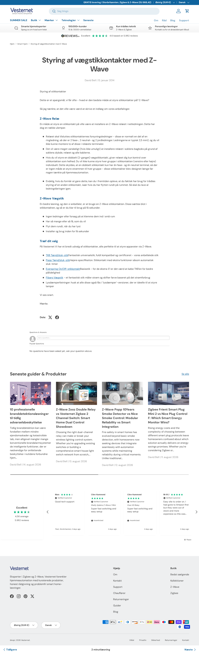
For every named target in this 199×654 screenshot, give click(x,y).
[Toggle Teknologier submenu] (78, 20)
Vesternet (25, 640)
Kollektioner (177, 580)
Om (156, 20)
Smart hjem (22, 44)
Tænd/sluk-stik (58, 260)
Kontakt (117, 580)
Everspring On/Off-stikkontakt (63, 269)
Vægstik (54, 277)
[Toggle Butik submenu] (40, 20)
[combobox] (104, 11)
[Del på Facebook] (57, 317)
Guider (117, 605)
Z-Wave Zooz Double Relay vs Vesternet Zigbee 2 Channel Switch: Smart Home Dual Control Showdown (76, 418)
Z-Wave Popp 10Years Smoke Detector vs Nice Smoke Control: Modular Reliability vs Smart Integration (120, 418)
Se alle (185, 374)
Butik (34, 20)
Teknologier (69, 20)
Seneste (88, 20)
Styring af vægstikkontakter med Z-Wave (49, 44)
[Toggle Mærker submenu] (56, 20)
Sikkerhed (155, 640)
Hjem (12, 44)
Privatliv (142, 640)
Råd (164, 20)
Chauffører (119, 593)
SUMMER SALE (18, 20)
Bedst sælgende (179, 574)
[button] (187, 11)
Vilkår (131, 640)
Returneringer (121, 599)
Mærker (49, 20)
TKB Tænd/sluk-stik (57, 255)
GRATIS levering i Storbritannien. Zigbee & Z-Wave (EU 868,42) (117, 2)
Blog (172, 20)
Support (184, 20)
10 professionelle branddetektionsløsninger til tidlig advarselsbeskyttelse (29, 415)
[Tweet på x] (50, 317)
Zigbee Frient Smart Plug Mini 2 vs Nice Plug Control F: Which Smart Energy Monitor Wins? (167, 415)
